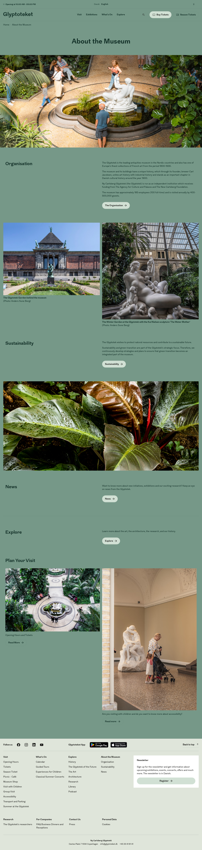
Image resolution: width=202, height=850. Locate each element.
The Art (72, 772)
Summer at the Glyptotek (16, 807)
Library (72, 787)
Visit (79, 15)
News (104, 772)
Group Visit (9, 792)
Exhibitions (91, 15)
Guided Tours (42, 767)
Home (6, 25)
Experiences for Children (48, 772)
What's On (107, 15)
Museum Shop (10, 782)
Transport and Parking (14, 802)
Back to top (188, 744)
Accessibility (9, 797)
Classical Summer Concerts (50, 777)
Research (73, 782)
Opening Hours (11, 762)
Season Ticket (10, 772)
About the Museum (21, 25)
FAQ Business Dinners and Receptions (49, 826)
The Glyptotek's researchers (17, 824)
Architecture (74, 777)
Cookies (106, 824)
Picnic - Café (9, 777)
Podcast (72, 792)
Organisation (107, 762)
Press (72, 824)
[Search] (143, 14)
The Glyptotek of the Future (82, 767)
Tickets (7, 767)
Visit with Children (12, 787)
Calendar (40, 762)
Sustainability (107, 767)
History (72, 762)
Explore (121, 15)
